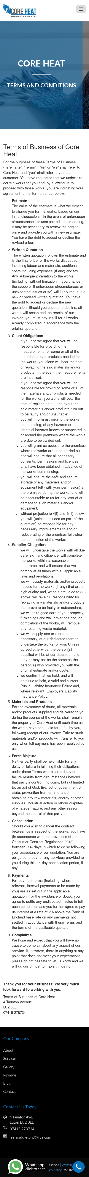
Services (9, 1059)
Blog (7, 1083)
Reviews (9, 1075)
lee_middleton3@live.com (30, 1137)
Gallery (8, 1067)
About (8, 1050)
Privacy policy (52, 1170)
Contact (9, 1091)
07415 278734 (22, 1129)
